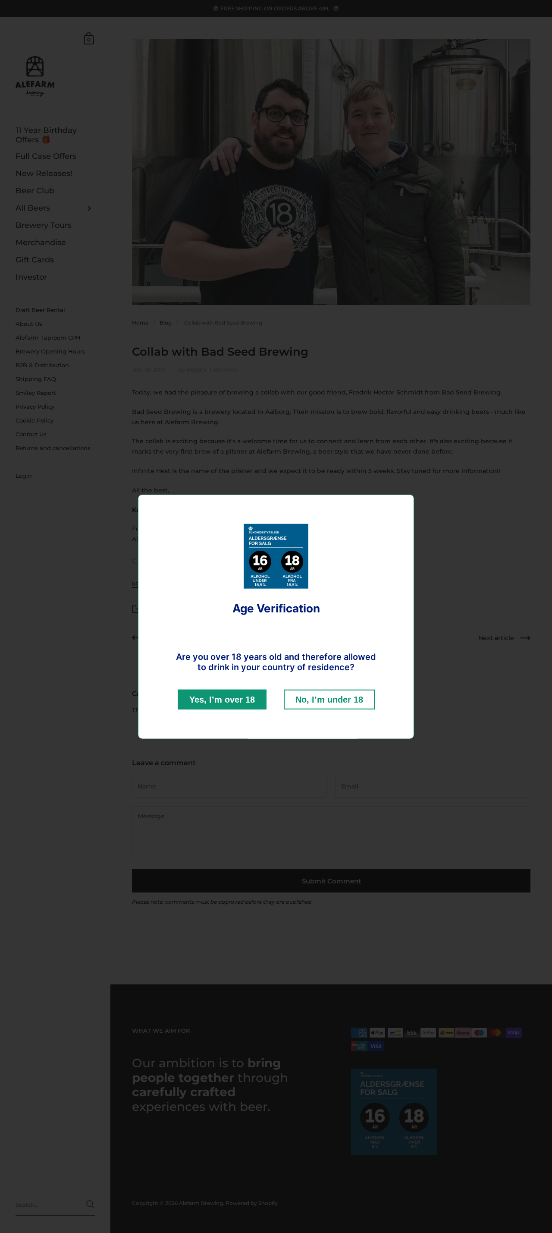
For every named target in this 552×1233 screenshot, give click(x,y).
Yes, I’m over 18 (222, 699)
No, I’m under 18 (329, 699)
